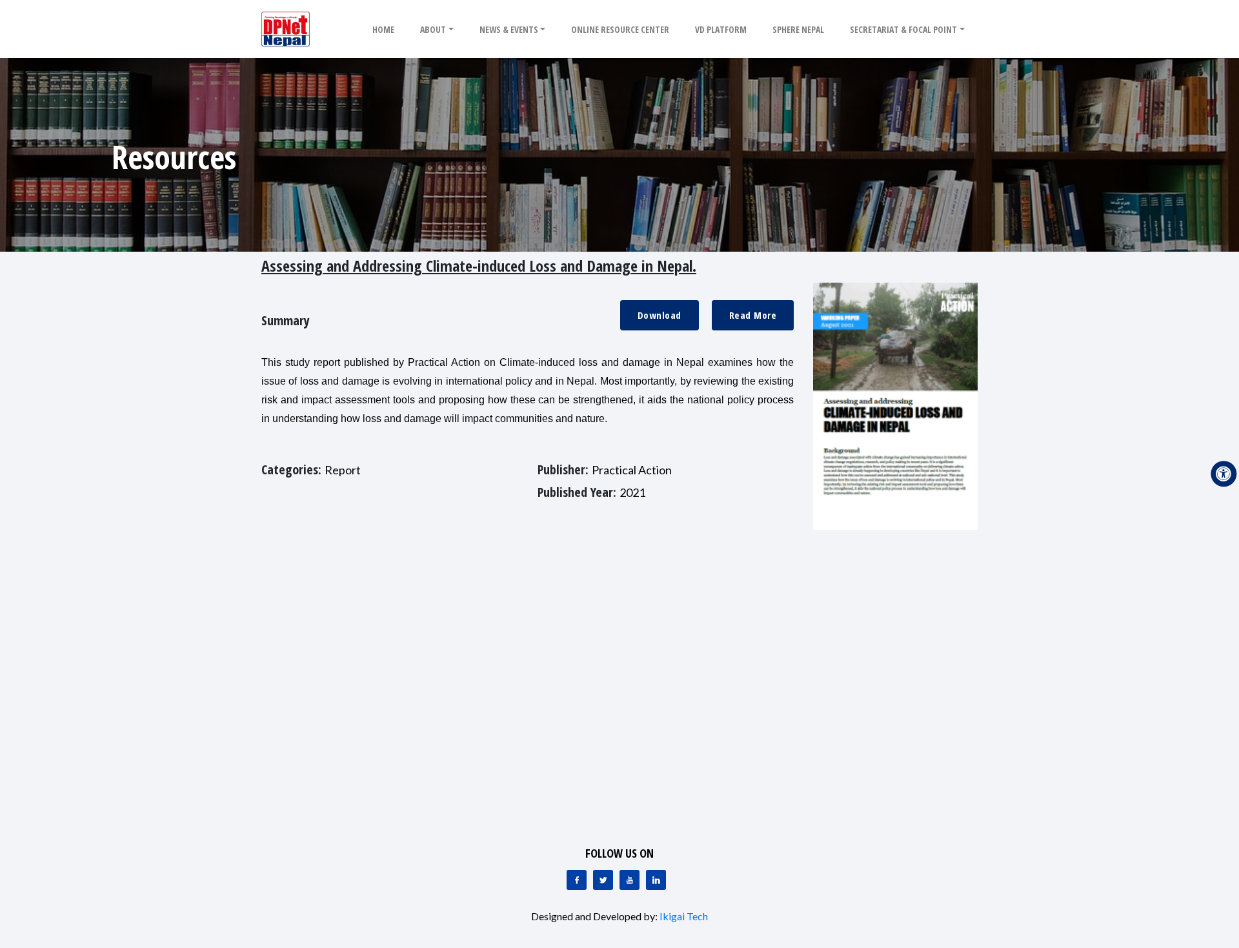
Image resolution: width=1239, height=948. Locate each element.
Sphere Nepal (798, 29)
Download (659, 314)
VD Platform (721, 29)
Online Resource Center (620, 29)
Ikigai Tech (684, 916)
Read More (753, 314)
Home (383, 29)
